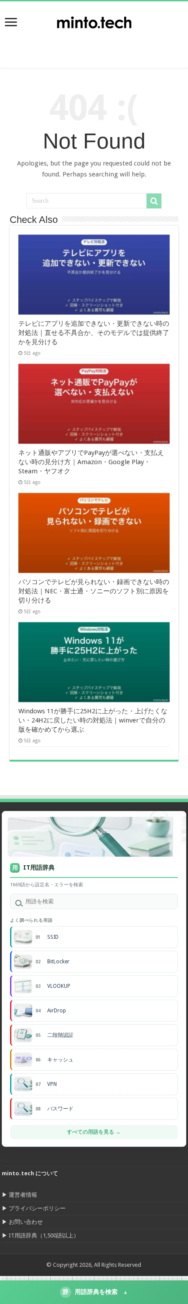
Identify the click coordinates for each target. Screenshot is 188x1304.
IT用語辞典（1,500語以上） (44, 1235)
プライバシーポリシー (37, 1208)
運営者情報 (23, 1194)
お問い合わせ (26, 1222)
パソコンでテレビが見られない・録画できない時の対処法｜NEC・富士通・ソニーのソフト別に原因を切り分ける (93, 591)
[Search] (153, 201)
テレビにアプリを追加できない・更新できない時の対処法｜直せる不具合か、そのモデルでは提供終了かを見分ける (93, 333)
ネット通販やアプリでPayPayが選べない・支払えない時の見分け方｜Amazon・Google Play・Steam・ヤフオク (91, 462)
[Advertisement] (118, 46)
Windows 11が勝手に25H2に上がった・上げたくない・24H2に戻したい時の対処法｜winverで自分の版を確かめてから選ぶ (92, 720)
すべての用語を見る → (94, 1132)
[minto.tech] (94, 20)
